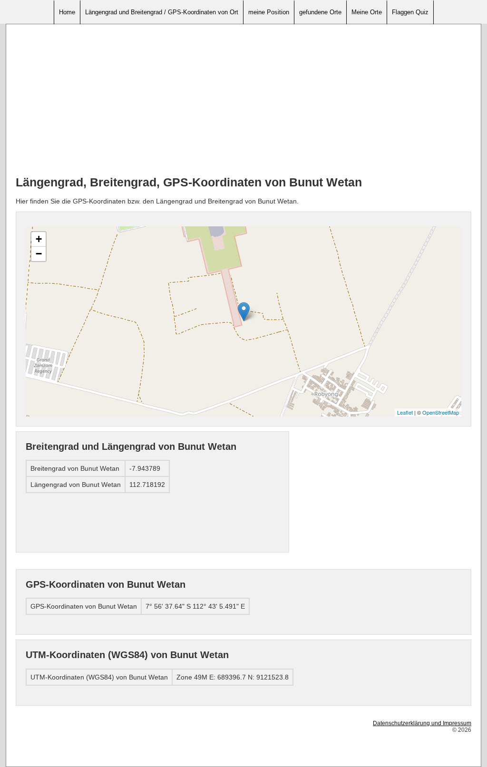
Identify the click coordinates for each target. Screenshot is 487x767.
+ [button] (39, 239)
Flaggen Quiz (410, 12)
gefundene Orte (320, 12)
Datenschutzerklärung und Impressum (422, 723)
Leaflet (405, 412)
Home (67, 12)
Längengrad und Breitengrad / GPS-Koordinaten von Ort (161, 12)
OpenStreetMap (440, 412)
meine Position (268, 12)
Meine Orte (366, 12)
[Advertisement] (243, 100)
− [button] (39, 254)
